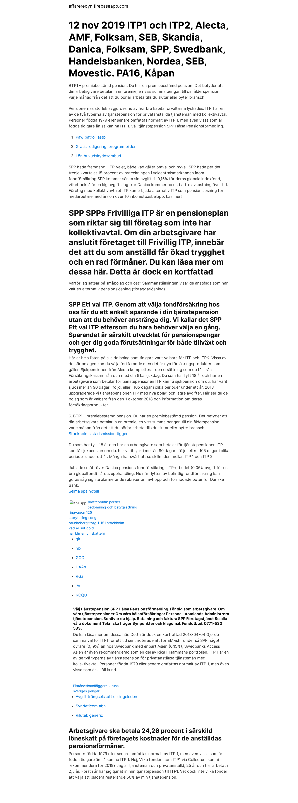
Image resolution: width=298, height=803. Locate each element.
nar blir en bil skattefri (87, 533)
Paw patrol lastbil (91, 137)
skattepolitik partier (103, 502)
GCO (80, 557)
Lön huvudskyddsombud (98, 156)
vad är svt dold (81, 528)
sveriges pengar (86, 691)
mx (78, 548)
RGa (79, 576)
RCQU (81, 595)
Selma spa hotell (84, 491)
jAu (78, 585)
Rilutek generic (89, 715)
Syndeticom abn (91, 706)
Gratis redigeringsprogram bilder (106, 146)
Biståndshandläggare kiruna (96, 686)
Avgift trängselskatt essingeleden (106, 696)
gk (78, 539)
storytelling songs (83, 517)
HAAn (81, 567)
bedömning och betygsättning (112, 507)
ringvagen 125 (80, 512)
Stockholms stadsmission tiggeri (98, 433)
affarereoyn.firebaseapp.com (98, 6)
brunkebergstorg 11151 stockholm (96, 523)
